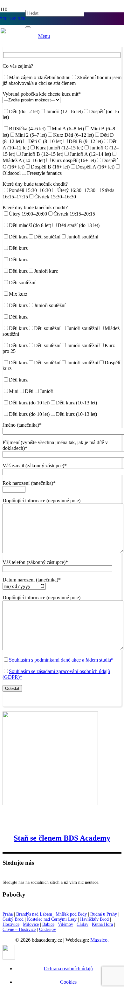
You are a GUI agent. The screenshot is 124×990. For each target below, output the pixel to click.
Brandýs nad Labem (34, 914)
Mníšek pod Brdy (71, 914)
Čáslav (82, 924)
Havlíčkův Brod (94, 919)
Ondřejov (47, 929)
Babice (48, 924)
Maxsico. (99, 940)
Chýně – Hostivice (19, 929)
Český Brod (13, 919)
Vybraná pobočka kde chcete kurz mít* (42, 94)
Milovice (31, 924)
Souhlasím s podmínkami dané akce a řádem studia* (61, 660)
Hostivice (11, 924)
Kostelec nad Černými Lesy (52, 919)
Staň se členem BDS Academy (62, 838)
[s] (19, 63)
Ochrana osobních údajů (68, 968)
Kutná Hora (102, 924)
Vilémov (65, 924)
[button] (44, 36)
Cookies (68, 982)
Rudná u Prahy (103, 914)
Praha (8, 914)
